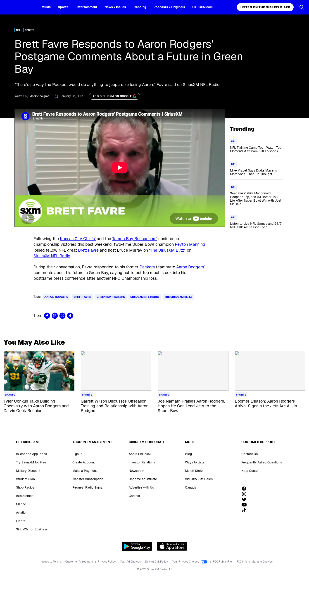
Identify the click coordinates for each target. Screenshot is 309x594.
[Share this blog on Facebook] (47, 316)
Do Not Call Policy (157, 561)
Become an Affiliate (143, 479)
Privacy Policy (107, 561)
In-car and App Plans (31, 454)
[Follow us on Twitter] (245, 499)
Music (46, 7)
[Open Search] (301, 7)
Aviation (21, 513)
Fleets (20, 521)
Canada (190, 487)
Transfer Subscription (87, 479)
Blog (188, 454)
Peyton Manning (190, 244)
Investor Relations (142, 462)
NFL (18, 30)
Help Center (250, 471)
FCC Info (242, 561)
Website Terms (52, 561)
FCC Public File (223, 561)
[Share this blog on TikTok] (70, 316)
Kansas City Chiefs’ (78, 238)
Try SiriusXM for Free (31, 462)
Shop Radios (25, 487)
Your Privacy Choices (186, 561)
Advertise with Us (141, 487)
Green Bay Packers (111, 297)
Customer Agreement (79, 561)
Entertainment (86, 7)
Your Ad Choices (130, 561)
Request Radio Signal (87, 487)
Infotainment (25, 496)
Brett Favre (88, 250)
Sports (63, 7)
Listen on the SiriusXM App (265, 7)
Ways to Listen (195, 462)
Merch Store (194, 471)
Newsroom (136, 471)
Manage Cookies (262, 561)
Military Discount (28, 471)
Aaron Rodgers (56, 297)
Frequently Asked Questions (261, 462)
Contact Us (249, 454)
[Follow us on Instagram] (245, 494)
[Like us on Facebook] (245, 488)
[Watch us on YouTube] (245, 505)
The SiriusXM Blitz (178, 297)
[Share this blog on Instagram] (55, 316)
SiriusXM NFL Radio (51, 255)
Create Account (83, 462)
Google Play (137, 546)
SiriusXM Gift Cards (199, 479)
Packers (147, 267)
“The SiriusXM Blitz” (167, 250)
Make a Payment (84, 471)
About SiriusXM (140, 454)
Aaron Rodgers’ (190, 267)
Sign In (77, 454)
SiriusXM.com (202, 7)
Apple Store (172, 546)
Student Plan (25, 479)
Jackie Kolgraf (39, 96)
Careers (134, 496)
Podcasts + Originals (169, 7)
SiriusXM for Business (32, 529)
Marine (21, 504)
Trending (139, 7)
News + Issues (115, 7)
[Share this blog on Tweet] (62, 316)
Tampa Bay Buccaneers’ (134, 238)
